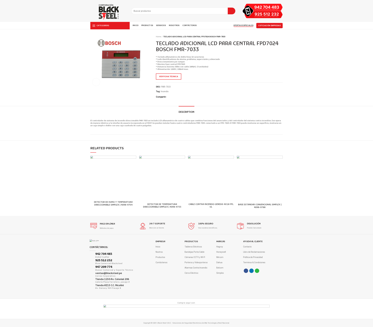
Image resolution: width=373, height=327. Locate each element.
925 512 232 (103, 260)
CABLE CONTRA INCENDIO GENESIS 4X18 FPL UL (211, 205)
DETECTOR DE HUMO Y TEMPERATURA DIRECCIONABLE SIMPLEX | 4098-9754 (113, 203)
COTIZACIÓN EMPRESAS (269, 26)
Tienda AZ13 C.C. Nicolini (109, 285)
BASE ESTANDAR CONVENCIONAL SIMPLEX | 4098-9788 (259, 206)
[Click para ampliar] (96, 82)
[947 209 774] (91, 267)
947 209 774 (103, 267)
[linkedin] (172, 97)
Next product (281, 36)
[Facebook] (169, 97)
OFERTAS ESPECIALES (243, 25)
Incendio (165, 91)
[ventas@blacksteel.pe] (91, 274)
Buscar (231, 11)
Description (186, 112)
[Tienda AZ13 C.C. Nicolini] (91, 286)
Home (158, 36)
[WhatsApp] (176, 97)
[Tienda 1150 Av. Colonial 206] (91, 280)
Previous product (275, 36)
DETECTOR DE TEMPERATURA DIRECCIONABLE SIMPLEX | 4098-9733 (162, 205)
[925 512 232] (91, 261)
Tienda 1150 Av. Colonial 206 (112, 279)
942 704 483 (103, 254)
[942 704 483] (91, 254)
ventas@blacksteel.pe (108, 273)
